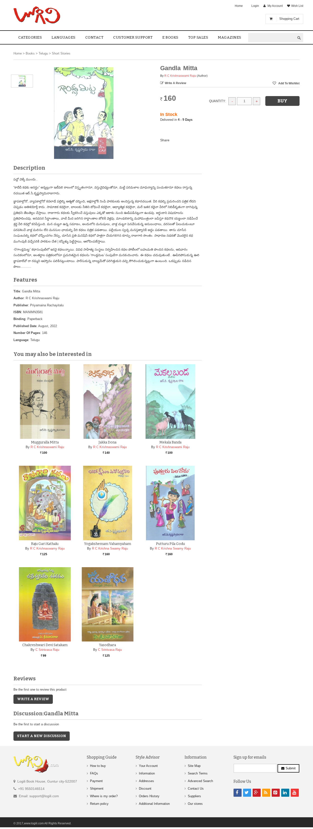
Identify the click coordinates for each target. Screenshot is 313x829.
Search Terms (198, 773)
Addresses (146, 781)
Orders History (149, 796)
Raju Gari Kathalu (44, 544)
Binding (19, 319)
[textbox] (272, 38)
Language (20, 340)
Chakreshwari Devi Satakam (44, 645)
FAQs (94, 773)
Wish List (297, 6)
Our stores (195, 804)
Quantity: (217, 101)
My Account (275, 6)
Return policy (99, 804)
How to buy (98, 766)
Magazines (229, 37)
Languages (64, 37)
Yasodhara (107, 645)
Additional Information (154, 804)
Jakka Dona (107, 442)
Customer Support (133, 37)
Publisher (20, 305)
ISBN (17, 312)
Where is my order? (104, 796)
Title (16, 291)
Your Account (148, 766)
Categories (30, 37)
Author (18, 298)
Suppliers (194, 796)
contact (94, 37)
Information (147, 773)
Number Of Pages (26, 333)
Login (255, 6)
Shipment (96, 788)
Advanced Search (200, 781)
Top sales (198, 37)
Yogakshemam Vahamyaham (107, 544)
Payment (96, 781)
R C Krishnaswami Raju (180, 75)
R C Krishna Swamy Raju (110, 548)
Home (239, 6)
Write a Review (175, 83)
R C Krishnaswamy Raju (47, 548)
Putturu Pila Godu (170, 544)
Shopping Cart (289, 19)
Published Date (24, 326)
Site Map (194, 766)
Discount (145, 788)
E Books (170, 37)
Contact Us (196, 788)
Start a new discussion (41, 736)
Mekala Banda (170, 442)
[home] (37, 15)
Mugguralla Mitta (45, 442)
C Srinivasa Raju (47, 650)
